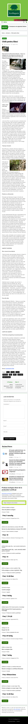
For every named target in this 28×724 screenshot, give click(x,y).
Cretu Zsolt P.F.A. (14, 677)
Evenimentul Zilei (10, 368)
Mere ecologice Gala (7, 649)
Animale (4, 38)
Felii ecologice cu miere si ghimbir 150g (12, 570)
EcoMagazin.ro (16, 719)
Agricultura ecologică (6, 493)
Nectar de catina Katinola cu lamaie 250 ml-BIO (14, 529)
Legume (8, 592)
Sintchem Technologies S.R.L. (17, 538)
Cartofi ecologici (6, 589)
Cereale (8, 671)
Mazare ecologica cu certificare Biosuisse (12, 668)
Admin (11, 457)
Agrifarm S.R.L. (14, 598)
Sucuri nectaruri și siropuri (12, 531)
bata (8, 372)
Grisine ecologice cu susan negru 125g (12, 688)
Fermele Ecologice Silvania (17, 638)
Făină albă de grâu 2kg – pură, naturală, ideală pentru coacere (14, 550)
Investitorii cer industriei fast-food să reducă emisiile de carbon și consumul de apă (16, 478)
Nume (5, 420)
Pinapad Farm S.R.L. (15, 518)
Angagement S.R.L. (15, 658)
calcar (17, 372)
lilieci (15, 374)
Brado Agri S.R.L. (14, 559)
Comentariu (6, 404)
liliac (10, 374)
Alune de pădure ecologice (8, 509)
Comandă (5, 522)
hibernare (5, 374)
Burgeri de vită (5, 630)
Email (5, 426)
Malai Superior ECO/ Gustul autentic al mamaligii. (11, 609)
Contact (18, 721)
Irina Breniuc (12, 474)
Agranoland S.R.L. (14, 619)
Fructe (8, 512)
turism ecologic (6, 377)
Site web (5, 431)
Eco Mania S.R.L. (14, 579)
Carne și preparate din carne (13, 632)
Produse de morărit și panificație (14, 553)
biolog (12, 372)
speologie (20, 374)
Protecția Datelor (11, 721)
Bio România (17, 709)
